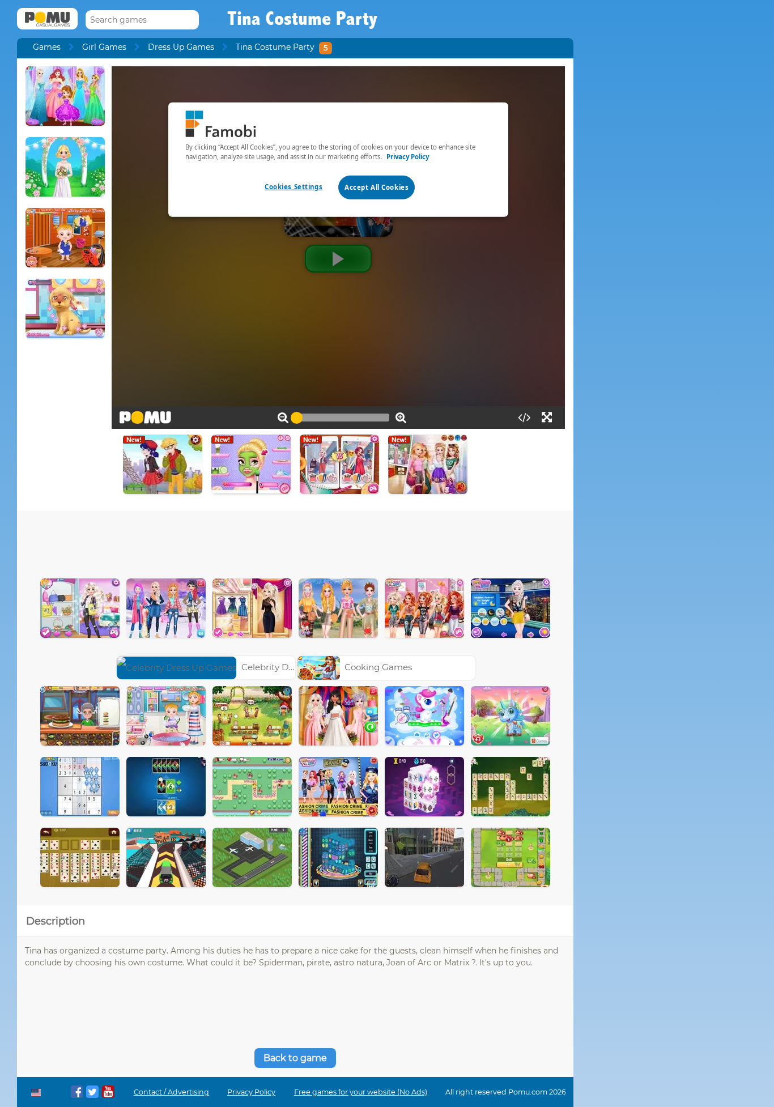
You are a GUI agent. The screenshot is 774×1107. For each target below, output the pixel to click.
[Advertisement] (295, 541)
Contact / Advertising (171, 1092)
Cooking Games (378, 667)
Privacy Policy (251, 1092)
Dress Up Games (181, 47)
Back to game (295, 1058)
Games (47, 47)
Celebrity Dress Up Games (296, 667)
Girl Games (104, 47)
